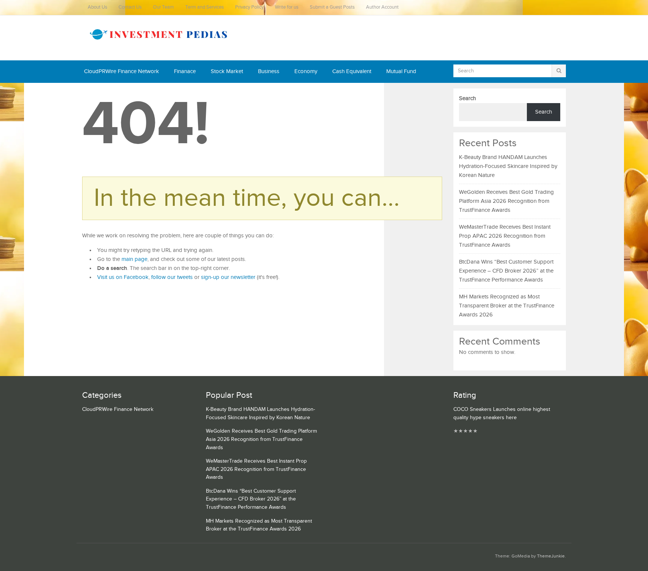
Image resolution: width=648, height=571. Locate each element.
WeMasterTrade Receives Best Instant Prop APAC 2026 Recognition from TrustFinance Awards (504, 236)
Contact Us (130, 7)
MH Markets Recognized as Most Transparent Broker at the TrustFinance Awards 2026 (506, 306)
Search (467, 98)
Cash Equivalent (351, 71)
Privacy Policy (249, 7)
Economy (305, 71)
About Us (97, 7)
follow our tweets (172, 277)
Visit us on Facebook (122, 277)
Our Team (163, 7)
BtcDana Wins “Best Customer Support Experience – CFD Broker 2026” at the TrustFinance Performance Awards (506, 271)
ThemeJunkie (551, 556)
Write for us (286, 7)
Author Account (382, 7)
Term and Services (204, 7)
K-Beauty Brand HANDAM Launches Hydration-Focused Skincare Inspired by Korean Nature (508, 166)
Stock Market (227, 71)
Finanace (185, 71)
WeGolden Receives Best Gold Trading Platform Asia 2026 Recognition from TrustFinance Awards (506, 201)
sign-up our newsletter (228, 277)
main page (134, 259)
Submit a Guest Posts (332, 7)
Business (268, 71)
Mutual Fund (401, 71)
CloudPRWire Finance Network (121, 71)
